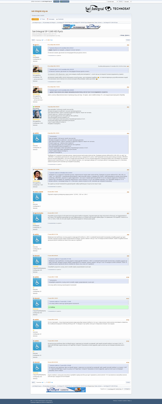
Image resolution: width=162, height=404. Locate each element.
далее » (127, 35)
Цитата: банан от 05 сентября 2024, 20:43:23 (61, 48)
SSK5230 (37, 107)
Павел (96, 22)
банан (36, 66)
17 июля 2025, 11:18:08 (53, 277)
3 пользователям (51, 186)
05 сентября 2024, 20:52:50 (54, 44)
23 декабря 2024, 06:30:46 (53, 169)
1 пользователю (51, 55)
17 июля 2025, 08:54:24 (53, 255)
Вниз (33, 40)
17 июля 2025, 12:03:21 (53, 298)
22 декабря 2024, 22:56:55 (53, 133)
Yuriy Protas (38, 169)
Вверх (33, 382)
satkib (36, 133)
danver (99, 22)
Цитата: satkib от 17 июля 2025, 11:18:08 (60, 301)
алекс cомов (38, 192)
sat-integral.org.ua (39, 11)
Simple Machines (41, 400)
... (45, 40)
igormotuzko (38, 213)
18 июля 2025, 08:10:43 (53, 362)
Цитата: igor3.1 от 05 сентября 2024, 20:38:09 (62, 90)
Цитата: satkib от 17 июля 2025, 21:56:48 (60, 365)
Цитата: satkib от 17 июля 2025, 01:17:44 (60, 259)
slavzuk (37, 256)
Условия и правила (122, 400)
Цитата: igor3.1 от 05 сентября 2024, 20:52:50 (62, 69)
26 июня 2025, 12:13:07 (53, 213)
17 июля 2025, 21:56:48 (53, 340)
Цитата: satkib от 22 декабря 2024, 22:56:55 (61, 172)
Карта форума (49, 400)
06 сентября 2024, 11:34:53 (54, 86)
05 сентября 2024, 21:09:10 (54, 66)
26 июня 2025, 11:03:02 (53, 191)
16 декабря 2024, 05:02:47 (53, 106)
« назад (122, 35)
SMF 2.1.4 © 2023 (34, 400)
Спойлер (52, 307)
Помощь (115, 400)
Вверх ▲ (130, 400)
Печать (128, 40)
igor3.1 (36, 45)
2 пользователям (51, 164)
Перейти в (103, 389)
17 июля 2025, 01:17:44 (53, 234)
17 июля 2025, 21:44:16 (53, 319)
